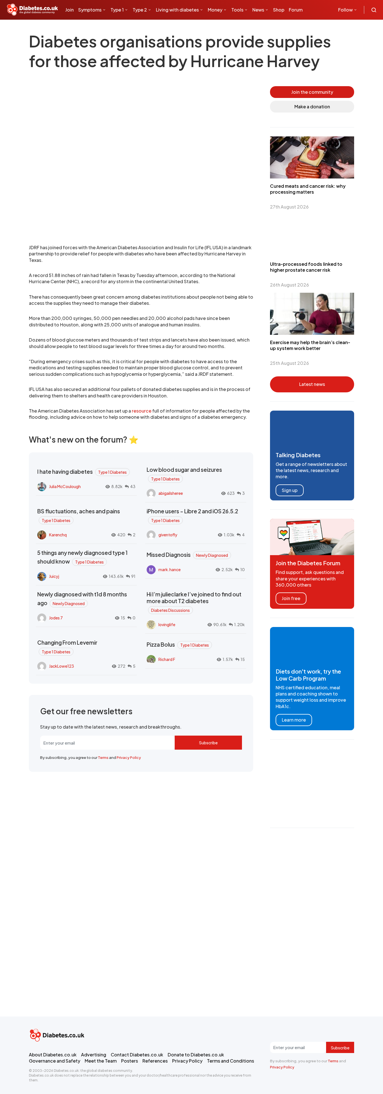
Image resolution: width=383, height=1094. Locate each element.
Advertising (93, 1055)
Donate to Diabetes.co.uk (196, 1055)
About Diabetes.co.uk (53, 1055)
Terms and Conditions (230, 1061)
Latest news (312, 384)
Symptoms (89, 10)
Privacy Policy (129, 757)
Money (215, 10)
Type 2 (140, 10)
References (155, 1061)
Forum (296, 10)
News (258, 10)
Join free (291, 598)
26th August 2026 (289, 285)
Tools (237, 10)
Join (69, 10)
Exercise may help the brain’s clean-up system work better (310, 345)
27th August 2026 (289, 207)
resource (141, 411)
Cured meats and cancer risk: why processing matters (308, 189)
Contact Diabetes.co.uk (137, 1055)
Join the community (312, 92)
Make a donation (312, 106)
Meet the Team (101, 1061)
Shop (278, 10)
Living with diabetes (177, 10)
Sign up (289, 490)
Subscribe (208, 742)
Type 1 (117, 10)
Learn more (294, 720)
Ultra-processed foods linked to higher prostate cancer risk (306, 267)
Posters (129, 1061)
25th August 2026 (289, 363)
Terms (103, 757)
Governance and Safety (54, 1061)
